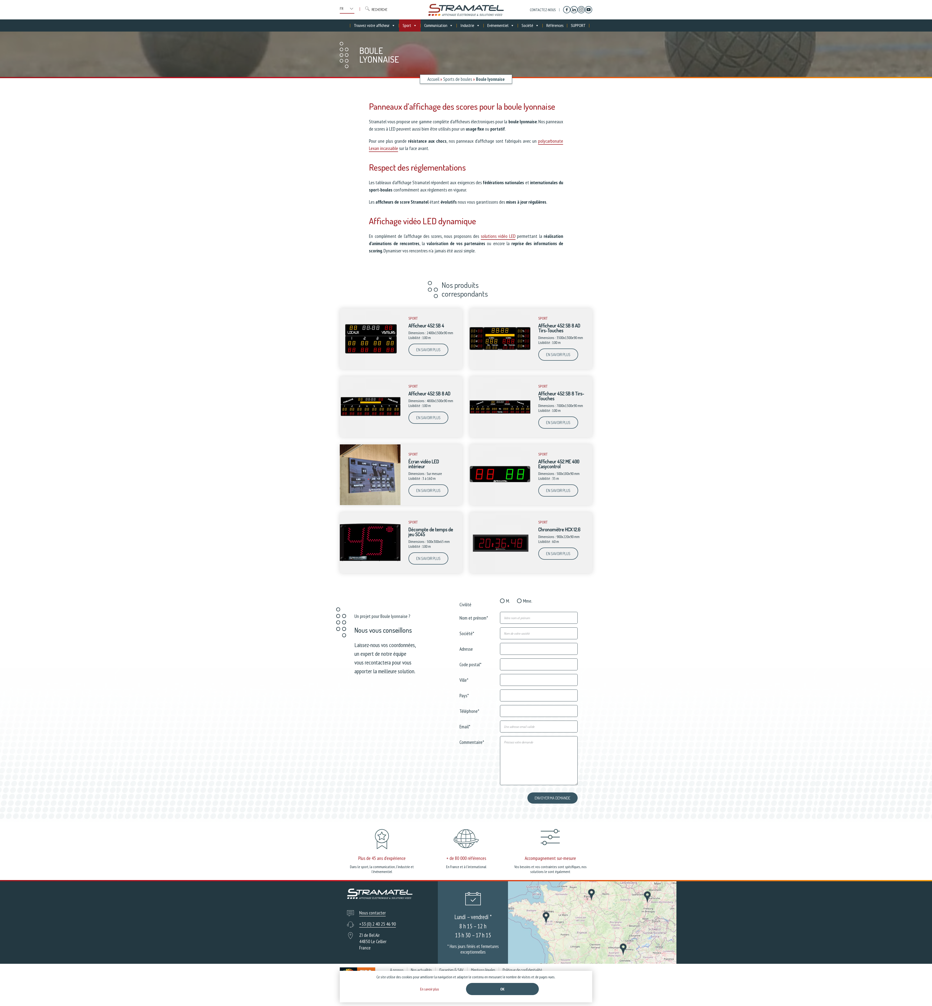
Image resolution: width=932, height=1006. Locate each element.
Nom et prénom (473, 617)
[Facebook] (566, 9)
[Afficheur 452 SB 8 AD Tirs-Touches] (500, 368)
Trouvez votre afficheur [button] (372, 25)
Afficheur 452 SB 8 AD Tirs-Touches (559, 327)
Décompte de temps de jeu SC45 (430, 531)
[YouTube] (588, 9)
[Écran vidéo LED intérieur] (370, 504)
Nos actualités (421, 969)
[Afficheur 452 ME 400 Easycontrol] (500, 504)
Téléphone (469, 711)
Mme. (527, 601)
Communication (435, 25)
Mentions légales (483, 969)
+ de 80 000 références (466, 858)
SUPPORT (578, 25)
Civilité (465, 604)
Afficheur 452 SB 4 (426, 325)
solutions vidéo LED (498, 236)
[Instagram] (581, 9)
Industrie (467, 25)
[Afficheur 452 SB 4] (370, 368)
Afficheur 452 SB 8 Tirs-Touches (561, 395)
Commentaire (471, 742)
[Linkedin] (574, 9)
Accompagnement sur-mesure (550, 858)
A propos (396, 969)
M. (508, 601)
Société (527, 25)
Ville (463, 679)
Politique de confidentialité (522, 969)
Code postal (470, 664)
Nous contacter (372, 913)
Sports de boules (457, 79)
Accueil (433, 79)
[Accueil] (466, 10)
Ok (502, 989)
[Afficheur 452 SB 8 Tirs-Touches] (500, 436)
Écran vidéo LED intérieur (423, 463)
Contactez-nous (543, 9)
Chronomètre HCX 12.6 (559, 529)
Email (464, 726)
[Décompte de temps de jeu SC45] (370, 571)
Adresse (466, 648)
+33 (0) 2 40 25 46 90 (377, 924)
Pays (464, 695)
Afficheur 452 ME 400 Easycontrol (558, 463)
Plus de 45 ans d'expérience (382, 858)
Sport (407, 25)
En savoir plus (428, 349)
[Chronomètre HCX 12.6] (500, 571)
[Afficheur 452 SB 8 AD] (370, 436)
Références (555, 25)
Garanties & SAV (451, 969)
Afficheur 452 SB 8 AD (429, 393)
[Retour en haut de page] (919, 993)
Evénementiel (497, 25)
